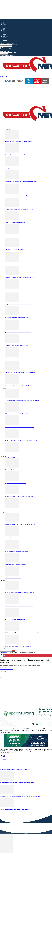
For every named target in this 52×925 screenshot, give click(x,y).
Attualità (4, 127)
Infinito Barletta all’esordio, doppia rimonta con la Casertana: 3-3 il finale (20, 524)
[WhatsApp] (22, 673)
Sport (4, 512)
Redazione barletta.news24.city (7, 669)
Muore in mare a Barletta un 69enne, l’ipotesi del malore (16, 195)
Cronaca (4, 183)
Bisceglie (4, 25)
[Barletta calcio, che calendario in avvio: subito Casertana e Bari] (12, 535)
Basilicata (4, 24)
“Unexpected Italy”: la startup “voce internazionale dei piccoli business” (20, 372)
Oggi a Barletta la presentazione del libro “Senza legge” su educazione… (20, 277)
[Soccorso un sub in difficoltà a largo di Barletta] (12, 220)
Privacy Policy (3, 867)
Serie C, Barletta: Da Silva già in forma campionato (15, 564)
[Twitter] (17, 673)
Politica (4, 388)
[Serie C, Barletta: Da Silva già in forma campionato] (12, 562)
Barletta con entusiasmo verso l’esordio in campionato (16, 551)
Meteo (13, 457)
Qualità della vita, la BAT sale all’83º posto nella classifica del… (18, 332)
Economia (5, 319)
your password (15, 46)
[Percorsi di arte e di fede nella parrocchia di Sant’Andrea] (12, 315)
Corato (4, 29)
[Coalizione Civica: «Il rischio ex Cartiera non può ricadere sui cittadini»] (12, 424)
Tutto (6, 129)
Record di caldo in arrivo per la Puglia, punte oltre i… (16, 154)
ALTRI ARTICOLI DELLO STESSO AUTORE (20, 769)
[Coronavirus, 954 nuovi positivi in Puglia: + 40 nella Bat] (12, 343)
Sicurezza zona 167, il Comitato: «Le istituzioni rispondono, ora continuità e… (20, 181)
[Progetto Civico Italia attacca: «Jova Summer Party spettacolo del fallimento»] (12, 438)
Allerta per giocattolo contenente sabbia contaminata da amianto (18, 141)
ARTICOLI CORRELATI (5, 769)
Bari (3, 22)
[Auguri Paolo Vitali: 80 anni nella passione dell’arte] (12, 480)
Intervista (9, 129)
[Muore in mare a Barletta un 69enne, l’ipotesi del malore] (12, 193)
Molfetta (4, 34)
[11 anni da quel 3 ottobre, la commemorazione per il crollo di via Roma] (12, 467)
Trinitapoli (5, 40)
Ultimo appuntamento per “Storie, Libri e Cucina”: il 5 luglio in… (18, 385)
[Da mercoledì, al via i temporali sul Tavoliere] (12, 507)
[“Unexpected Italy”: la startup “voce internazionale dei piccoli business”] (12, 369)
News (4, 655)
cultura (4, 251)
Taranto (4, 37)
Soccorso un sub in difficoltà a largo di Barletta (15, 222)
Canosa (4, 28)
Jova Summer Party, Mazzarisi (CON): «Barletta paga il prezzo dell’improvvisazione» (22, 400)
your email (14, 52)
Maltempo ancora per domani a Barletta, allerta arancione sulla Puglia (19, 496)
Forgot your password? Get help (7, 48)
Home (4, 126)
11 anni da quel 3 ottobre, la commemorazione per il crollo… (17, 469)
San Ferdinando (5, 36)
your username (15, 44)
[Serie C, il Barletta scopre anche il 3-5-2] (12, 575)
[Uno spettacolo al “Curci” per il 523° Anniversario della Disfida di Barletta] (12, 301)
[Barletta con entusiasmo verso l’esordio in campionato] (12, 548)
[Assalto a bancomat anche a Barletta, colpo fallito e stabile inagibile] (12, 206)
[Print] (31, 673)
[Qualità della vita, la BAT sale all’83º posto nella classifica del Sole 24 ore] (12, 329)
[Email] (27, 673)
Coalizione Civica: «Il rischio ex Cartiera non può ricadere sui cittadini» (19, 427)
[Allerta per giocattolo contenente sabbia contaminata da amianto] (12, 138)
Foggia (4, 30)
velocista (4, 759)
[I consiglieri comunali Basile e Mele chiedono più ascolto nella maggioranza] (12, 451)
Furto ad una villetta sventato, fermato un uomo (15, 249)
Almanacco (9, 457)
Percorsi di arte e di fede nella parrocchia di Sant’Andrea (16, 317)
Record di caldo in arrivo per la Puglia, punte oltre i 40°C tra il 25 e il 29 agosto (21, 796)
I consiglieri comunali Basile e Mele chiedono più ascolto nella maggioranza (21, 453)
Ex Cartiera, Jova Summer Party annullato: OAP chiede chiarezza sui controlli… (21, 413)
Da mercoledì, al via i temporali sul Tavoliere (14, 509)
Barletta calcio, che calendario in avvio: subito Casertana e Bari (18, 537)
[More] (40, 673)
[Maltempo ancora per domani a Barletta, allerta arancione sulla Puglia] (12, 493)
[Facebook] (13, 673)
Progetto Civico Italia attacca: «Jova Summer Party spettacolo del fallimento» (21, 440)
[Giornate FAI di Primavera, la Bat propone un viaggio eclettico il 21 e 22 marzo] (12, 288)
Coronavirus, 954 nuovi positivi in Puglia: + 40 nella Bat (16, 345)
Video (4, 580)
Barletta (4, 23)
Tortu (4, 757)
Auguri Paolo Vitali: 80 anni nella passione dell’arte (15, 483)
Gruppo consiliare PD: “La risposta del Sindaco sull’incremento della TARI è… (21, 358)
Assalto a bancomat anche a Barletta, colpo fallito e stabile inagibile (19, 209)
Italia (4, 756)
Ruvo (4, 35)
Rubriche (5, 456)
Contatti (4, 648)
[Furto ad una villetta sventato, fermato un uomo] (12, 246)
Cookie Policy (9, 867)
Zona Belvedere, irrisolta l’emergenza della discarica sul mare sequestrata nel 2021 (22, 632)
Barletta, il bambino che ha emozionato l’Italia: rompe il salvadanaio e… (19, 168)
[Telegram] (36, 673)
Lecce (4, 31)
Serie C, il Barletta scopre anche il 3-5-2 (13, 578)
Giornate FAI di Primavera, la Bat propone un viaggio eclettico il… (18, 290)
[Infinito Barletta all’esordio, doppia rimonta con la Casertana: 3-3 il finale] (12, 521)
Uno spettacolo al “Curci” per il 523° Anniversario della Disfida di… (18, 304)
